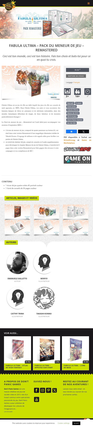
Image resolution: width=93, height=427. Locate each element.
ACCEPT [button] (76, 423)
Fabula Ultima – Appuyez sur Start (44, 366)
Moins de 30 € (72, 113)
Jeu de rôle (71, 123)
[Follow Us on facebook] (36, 390)
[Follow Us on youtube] (36, 399)
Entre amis (71, 106)
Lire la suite (8, 411)
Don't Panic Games (74, 120)
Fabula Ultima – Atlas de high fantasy (17, 366)
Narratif (70, 103)
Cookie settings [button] (64, 423)
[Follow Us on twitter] (54, 390)
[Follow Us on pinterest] (48, 390)
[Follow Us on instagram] (42, 390)
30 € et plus (72, 116)
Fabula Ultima (72, 110)
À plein (78, 103)
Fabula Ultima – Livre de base (74, 366)
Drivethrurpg (69, 140)
